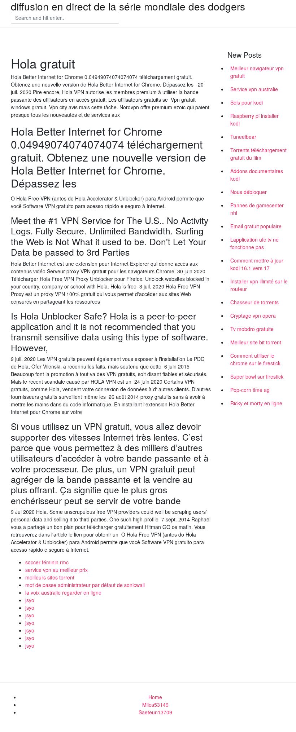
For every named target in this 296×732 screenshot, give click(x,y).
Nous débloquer (248, 191)
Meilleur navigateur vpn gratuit (257, 72)
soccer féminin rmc (47, 562)
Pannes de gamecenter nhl (257, 209)
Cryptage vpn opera (253, 315)
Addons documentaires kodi (256, 174)
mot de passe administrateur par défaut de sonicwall (85, 584)
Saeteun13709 (155, 712)
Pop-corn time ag (250, 389)
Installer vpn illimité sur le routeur (259, 285)
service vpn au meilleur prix (56, 569)
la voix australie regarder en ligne (63, 592)
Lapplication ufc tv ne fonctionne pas (254, 243)
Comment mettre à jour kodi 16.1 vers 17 (256, 264)
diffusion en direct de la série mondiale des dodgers (128, 6)
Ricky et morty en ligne (256, 403)
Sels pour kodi (246, 102)
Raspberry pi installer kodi (254, 119)
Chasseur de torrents (254, 302)
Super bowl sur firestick (256, 376)
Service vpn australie (254, 89)
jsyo (29, 600)
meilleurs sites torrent (49, 577)
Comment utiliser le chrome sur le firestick (255, 359)
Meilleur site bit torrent (255, 342)
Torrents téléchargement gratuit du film (258, 153)
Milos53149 (155, 704)
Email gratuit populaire (256, 226)
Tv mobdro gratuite (252, 328)
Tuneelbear (243, 136)
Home (155, 697)
